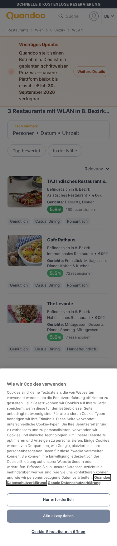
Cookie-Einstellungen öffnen (58, 531)
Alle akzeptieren (58, 516)
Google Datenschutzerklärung (74, 483)
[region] (58, 457)
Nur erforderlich (58, 499)
